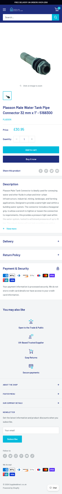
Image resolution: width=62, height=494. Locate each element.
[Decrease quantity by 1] (17, 139)
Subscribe (12, 439)
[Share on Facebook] (41, 170)
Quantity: (7, 139)
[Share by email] (57, 170)
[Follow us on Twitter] (10, 456)
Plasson (7, 119)
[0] (57, 9)
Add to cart (31, 149)
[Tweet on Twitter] (52, 170)
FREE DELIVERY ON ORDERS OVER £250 (31, 2)
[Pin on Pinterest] (46, 170)
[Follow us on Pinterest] (21, 456)
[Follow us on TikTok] (32, 456)
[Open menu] (4, 9)
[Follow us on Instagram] (16, 456)
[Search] (55, 17)
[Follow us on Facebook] (5, 456)
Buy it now (31, 159)
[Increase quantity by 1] (32, 139)
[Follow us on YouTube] (27, 456)
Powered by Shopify (11, 488)
